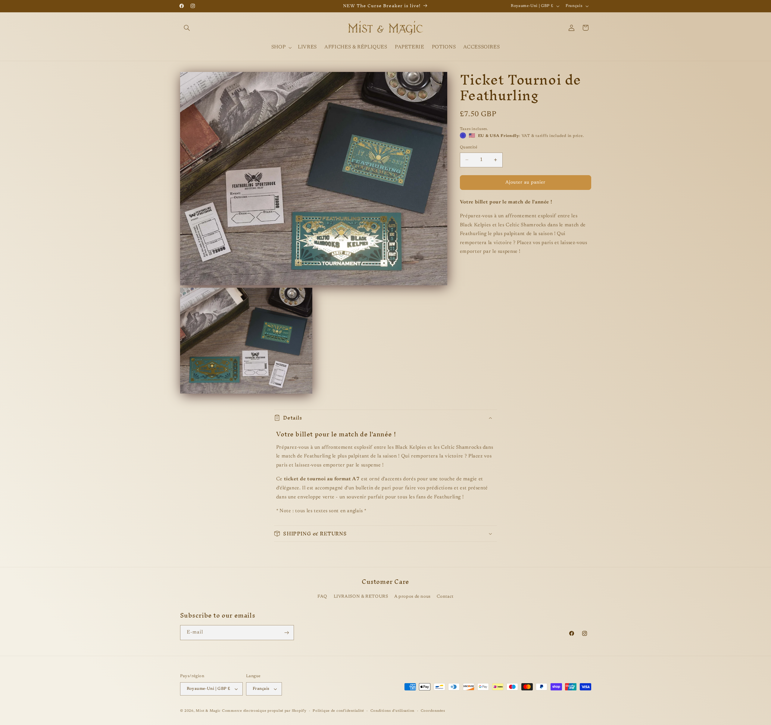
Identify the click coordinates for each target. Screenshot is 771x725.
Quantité (468, 147)
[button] (187, 28)
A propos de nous (412, 596)
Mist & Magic (208, 711)
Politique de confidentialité (338, 711)
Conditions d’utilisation (392, 711)
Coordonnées (433, 711)
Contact (445, 596)
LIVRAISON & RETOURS (361, 596)
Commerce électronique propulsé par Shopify (264, 711)
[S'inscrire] (286, 632)
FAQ (322, 596)
